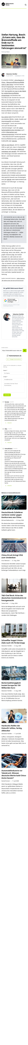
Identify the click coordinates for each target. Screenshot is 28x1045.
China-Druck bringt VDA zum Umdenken (12, 556)
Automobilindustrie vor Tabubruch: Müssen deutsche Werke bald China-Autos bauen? (13, 774)
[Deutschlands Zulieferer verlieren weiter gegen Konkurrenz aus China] (14, 502)
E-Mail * (5, 376)
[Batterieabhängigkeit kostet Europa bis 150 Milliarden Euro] (14, 673)
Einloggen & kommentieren (15, 359)
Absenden (7, 395)
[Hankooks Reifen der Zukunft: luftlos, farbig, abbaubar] (14, 716)
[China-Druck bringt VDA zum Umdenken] (14, 545)
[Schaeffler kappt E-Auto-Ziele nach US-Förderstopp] (14, 631)
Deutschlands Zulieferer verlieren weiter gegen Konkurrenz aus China (12, 514)
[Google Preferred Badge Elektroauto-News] (10, 300)
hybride (9, 179)
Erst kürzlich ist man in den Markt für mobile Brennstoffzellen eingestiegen (13, 93)
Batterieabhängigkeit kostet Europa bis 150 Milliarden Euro (11, 685)
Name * (5, 370)
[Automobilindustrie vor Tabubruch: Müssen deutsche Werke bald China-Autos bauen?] (14, 761)
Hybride (14, 141)
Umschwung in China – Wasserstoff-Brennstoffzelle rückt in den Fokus (12, 82)
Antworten (9, 422)
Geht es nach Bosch (7, 145)
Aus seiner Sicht (6, 117)
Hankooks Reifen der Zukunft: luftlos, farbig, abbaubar (11, 728)
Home (3, 52)
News (8, 52)
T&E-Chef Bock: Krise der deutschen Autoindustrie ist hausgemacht (13, 598)
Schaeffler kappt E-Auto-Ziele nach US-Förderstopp (13, 641)
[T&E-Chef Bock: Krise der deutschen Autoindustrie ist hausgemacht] (14, 586)
